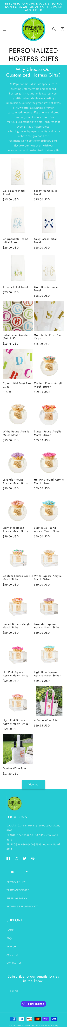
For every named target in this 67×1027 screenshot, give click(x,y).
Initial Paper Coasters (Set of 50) (16, 336)
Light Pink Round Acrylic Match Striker (16, 529)
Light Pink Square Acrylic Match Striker (16, 722)
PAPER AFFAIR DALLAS (27, 1025)
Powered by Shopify (48, 1025)
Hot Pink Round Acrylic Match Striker (49, 481)
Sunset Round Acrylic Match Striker (47, 433)
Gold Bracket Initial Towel (46, 288)
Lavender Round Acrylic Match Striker (16, 481)
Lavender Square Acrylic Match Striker (47, 625)
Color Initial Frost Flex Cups (17, 385)
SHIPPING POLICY (17, 898)
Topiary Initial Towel (15, 287)
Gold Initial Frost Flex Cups (47, 337)
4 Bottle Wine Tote (46, 720)
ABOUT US (13, 954)
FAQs (10, 938)
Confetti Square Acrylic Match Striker (18, 577)
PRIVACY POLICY (16, 882)
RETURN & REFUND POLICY (22, 906)
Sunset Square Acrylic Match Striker (17, 625)
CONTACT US (14, 962)
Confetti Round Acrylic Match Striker (48, 385)
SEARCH (11, 946)
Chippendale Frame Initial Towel (15, 240)
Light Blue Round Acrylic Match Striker (47, 529)
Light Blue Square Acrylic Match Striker (47, 673)
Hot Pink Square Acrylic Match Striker (16, 673)
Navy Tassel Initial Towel (45, 240)
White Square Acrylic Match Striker (48, 577)
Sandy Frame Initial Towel (46, 192)
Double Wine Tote (14, 768)
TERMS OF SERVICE (18, 890)
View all (33, 784)
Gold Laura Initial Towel (14, 192)
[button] (4, 29)
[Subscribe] (56, 991)
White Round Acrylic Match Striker (16, 433)
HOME (10, 930)
